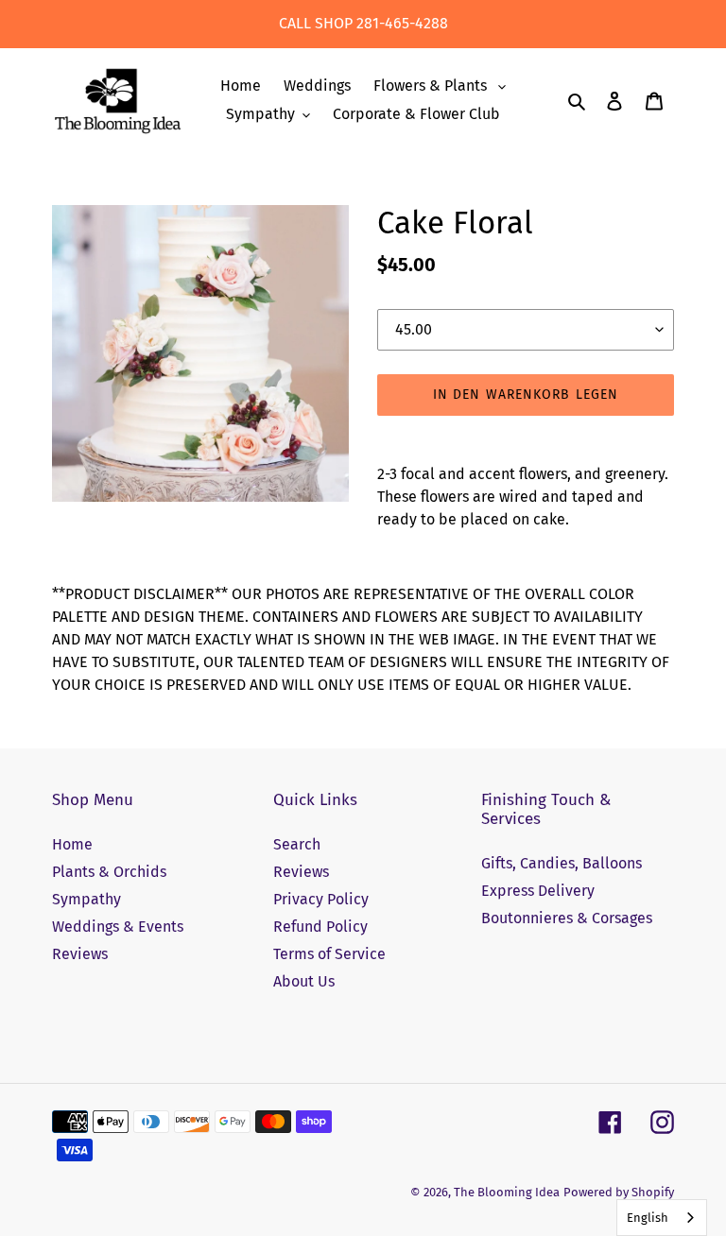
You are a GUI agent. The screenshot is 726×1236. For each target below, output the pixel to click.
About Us (304, 981)
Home (72, 844)
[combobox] (661, 1217)
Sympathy (86, 899)
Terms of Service (329, 954)
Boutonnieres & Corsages (566, 918)
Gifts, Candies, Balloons (561, 863)
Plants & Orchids (109, 872)
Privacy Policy (321, 899)
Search (296, 844)
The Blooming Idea (507, 1192)
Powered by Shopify (618, 1192)
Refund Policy (320, 927)
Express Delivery (538, 891)
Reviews (80, 954)
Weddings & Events (117, 927)
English (647, 1217)
